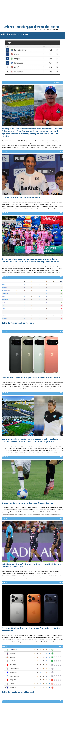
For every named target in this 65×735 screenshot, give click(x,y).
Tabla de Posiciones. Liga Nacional (18, 323)
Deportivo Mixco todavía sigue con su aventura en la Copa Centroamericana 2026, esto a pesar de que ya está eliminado (31, 260)
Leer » (61, 151)
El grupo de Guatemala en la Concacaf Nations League (27, 503)
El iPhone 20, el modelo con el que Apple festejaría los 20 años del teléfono (31, 629)
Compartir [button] (57, 82)
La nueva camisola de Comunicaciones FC (21, 197)
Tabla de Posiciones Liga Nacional (18, 692)
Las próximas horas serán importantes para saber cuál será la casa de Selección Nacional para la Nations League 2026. (31, 440)
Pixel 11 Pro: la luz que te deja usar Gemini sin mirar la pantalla (32, 377)
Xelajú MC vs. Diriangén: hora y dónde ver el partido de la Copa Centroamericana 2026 (31, 565)
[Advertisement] (32, 11)
